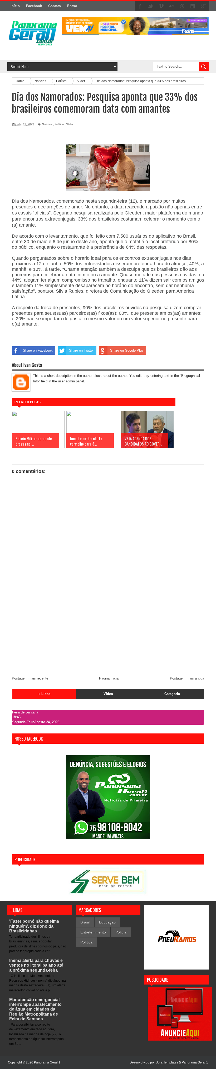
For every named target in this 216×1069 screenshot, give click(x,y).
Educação (107, 922)
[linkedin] (193, 6)
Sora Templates (167, 1062)
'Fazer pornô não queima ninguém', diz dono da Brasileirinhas (34, 926)
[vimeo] (161, 6)
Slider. (70, 124)
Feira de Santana (25, 712)
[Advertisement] (108, 632)
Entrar (72, 6)
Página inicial (109, 678)
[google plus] (203, 6)
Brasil (85, 922)
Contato (54, 6)
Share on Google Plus (127, 350)
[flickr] (171, 6)
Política (59, 124)
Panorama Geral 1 (195, 1062)
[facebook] (140, 6)
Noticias (47, 124)
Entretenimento (93, 932)
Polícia (120, 932)
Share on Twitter (81, 350)
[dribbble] (182, 6)
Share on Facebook (38, 350)
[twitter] (150, 6)
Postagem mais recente (30, 678)
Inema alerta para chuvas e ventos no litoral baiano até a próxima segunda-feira (36, 965)
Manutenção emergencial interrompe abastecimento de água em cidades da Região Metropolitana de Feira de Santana (35, 1009)
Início (15, 6)
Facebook (34, 6)
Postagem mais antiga (187, 678)
